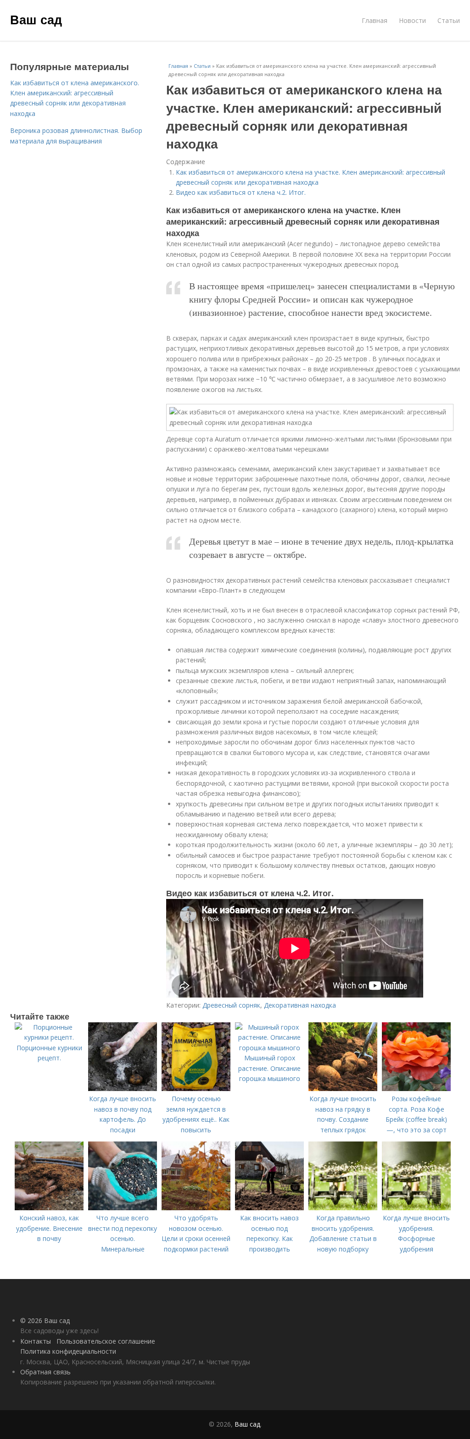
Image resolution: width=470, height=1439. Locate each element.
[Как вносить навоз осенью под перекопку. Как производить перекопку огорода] (269, 1207)
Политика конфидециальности (68, 1351)
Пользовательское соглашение (105, 1341)
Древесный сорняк (231, 1005)
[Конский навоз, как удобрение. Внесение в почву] (49, 1207)
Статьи (448, 20)
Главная (374, 20)
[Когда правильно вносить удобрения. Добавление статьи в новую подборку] (342, 1207)
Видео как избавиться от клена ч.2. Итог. (241, 192)
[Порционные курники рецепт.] (49, 1037)
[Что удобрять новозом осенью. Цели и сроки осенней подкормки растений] (196, 1207)
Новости (412, 20)
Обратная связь (45, 1371)
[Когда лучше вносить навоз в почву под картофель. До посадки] (122, 1088)
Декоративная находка (300, 1005)
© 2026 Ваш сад (45, 1320)
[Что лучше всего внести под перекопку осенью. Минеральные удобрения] (122, 1207)
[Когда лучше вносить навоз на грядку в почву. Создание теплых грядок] (342, 1088)
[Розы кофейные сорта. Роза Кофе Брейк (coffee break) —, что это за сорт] (416, 1088)
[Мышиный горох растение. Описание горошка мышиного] (269, 1047)
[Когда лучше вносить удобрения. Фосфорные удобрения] (416, 1207)
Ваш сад (36, 19)
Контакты (35, 1341)
